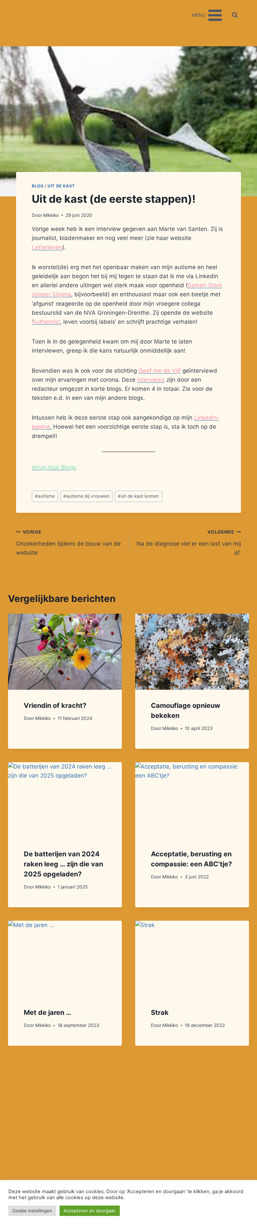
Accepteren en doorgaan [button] (90, 1210)
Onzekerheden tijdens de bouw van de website (68, 542)
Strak (160, 1012)
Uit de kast (61, 185)
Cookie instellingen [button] (32, 1210)
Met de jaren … (47, 1012)
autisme (45, 496)
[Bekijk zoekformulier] (235, 15)
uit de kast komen (138, 496)
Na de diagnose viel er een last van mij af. (189, 542)
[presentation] (65, 652)
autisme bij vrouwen (86, 496)
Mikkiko (51, 215)
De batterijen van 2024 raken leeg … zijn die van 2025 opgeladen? (63, 864)
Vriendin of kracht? (55, 705)
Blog (38, 185)
